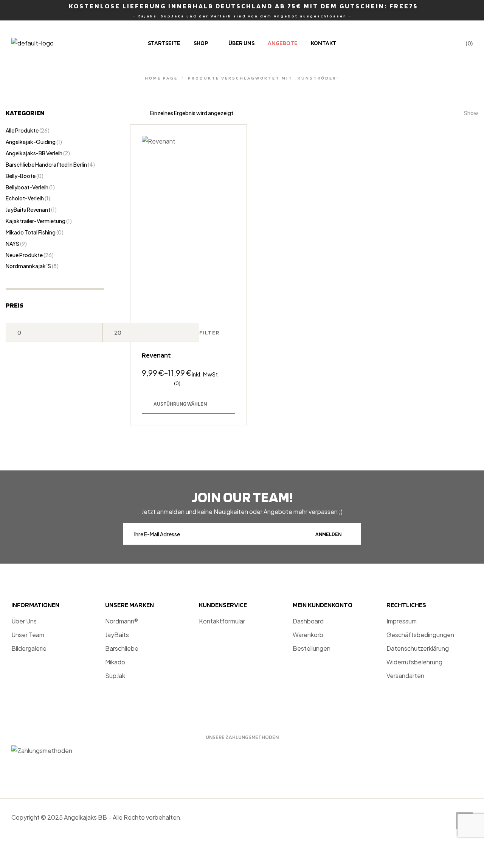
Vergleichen (225, 182)
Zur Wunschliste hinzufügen (225, 145)
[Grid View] (140, 113)
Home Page (161, 78)
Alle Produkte (22, 130)
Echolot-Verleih (25, 198)
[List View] (132, 113)
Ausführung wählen (180, 404)
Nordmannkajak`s (28, 265)
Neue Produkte (24, 255)
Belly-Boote (21, 175)
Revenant (156, 355)
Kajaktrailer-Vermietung (35, 220)
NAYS (12, 243)
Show (471, 112)
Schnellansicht (225, 164)
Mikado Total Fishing (31, 232)
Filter (209, 333)
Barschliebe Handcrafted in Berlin (46, 164)
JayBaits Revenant (28, 209)
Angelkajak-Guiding (31, 141)
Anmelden (328, 534)
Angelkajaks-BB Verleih (34, 153)
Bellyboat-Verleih (27, 187)
